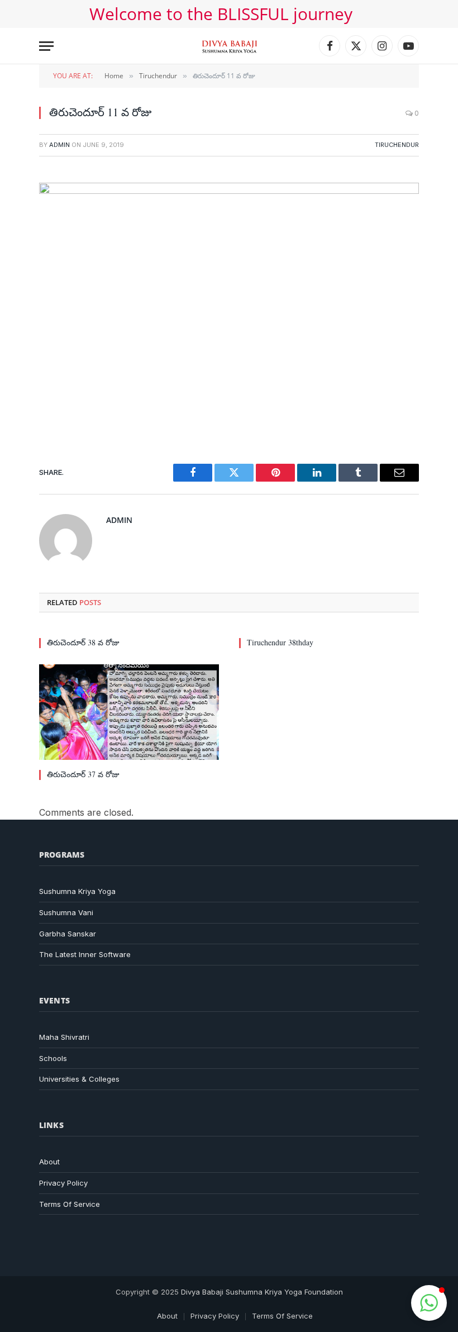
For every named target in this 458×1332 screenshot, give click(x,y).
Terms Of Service (69, 1204)
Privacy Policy (63, 1182)
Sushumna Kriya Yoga (77, 891)
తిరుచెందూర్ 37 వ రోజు (83, 774)
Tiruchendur (397, 145)
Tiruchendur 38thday (280, 642)
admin (59, 145)
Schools (53, 1058)
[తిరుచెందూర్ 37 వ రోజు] (129, 712)
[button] (429, 1303)
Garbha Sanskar (67, 933)
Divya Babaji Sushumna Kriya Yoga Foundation (262, 1291)
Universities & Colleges (79, 1078)
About (49, 1161)
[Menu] (46, 46)
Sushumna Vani (66, 912)
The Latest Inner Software (85, 954)
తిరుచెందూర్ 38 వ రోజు (83, 642)
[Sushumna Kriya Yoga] (229, 45)
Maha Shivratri (64, 1037)
